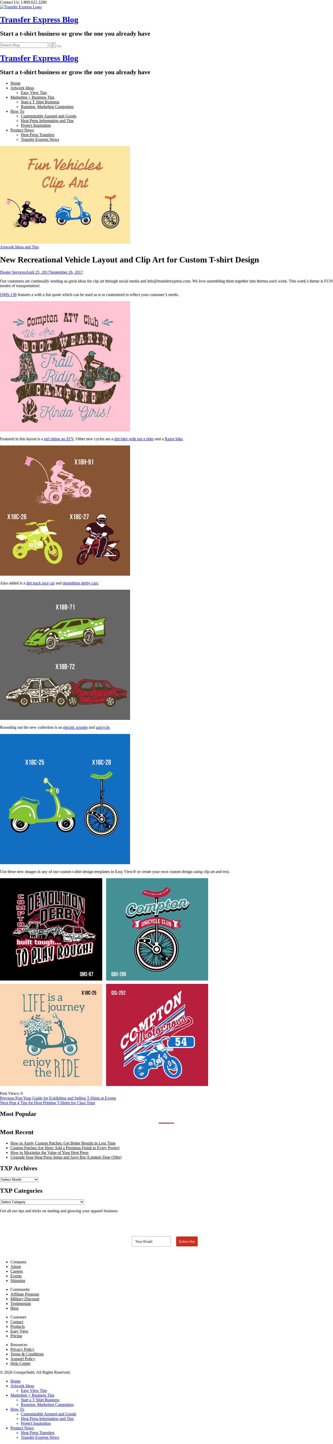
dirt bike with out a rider (134, 439)
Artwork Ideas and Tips (19, 247)
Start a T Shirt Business (40, 102)
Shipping (17, 1280)
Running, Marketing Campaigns (47, 106)
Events (16, 1276)
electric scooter (75, 727)
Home (15, 83)
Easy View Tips (34, 92)
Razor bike (174, 439)
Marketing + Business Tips (32, 97)
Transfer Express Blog (39, 19)
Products (17, 1326)
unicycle (103, 727)
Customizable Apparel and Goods (48, 116)
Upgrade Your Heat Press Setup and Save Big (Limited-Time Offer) (65, 1157)
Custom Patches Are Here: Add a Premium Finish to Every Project (64, 1148)
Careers (16, 1271)
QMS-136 (8, 294)
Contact (16, 1322)
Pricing (16, 1336)
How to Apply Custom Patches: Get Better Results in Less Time (63, 1143)
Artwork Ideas (22, 88)
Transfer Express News (40, 139)
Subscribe (187, 1241)
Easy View (19, 1331)
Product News (22, 130)
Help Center (20, 1363)
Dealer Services (13, 272)
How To (17, 111)
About (15, 1266)
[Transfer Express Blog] (21, 7)
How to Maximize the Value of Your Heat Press (49, 1152)
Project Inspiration (36, 125)
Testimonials (20, 1303)
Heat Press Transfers (37, 135)
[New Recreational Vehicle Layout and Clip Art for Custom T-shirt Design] (65, 242)
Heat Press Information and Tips (47, 120)
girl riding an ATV (59, 439)
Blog (14, 1308)
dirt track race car (40, 583)
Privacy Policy (22, 1349)
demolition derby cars (80, 583)
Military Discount (24, 1299)
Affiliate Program (24, 1294)
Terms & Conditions (27, 1354)
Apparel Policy (22, 1359)
